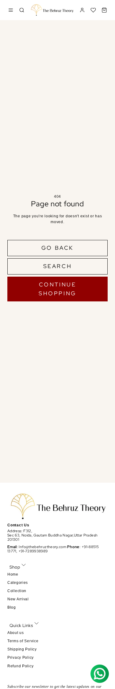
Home (12, 574)
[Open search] (21, 10)
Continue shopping (57, 289)
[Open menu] (10, 10)
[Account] (82, 10)
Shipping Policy (22, 649)
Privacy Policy (20, 657)
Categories (17, 582)
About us (15, 633)
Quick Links (21, 625)
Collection (16, 591)
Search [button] (57, 266)
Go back (57, 247)
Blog (11, 607)
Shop (15, 567)
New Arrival (18, 599)
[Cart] (104, 10)
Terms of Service (23, 641)
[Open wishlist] (93, 10)
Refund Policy (20, 666)
